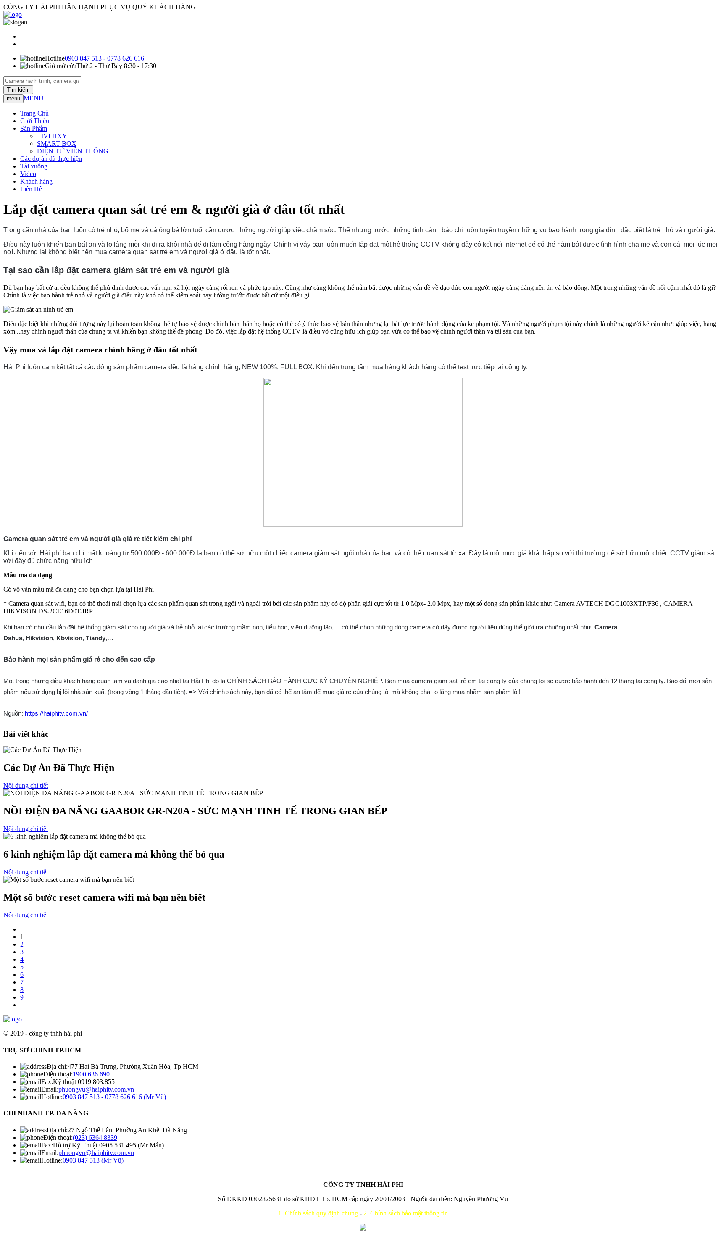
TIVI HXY (52, 135)
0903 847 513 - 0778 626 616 (104, 58)
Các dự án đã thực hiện (51, 158)
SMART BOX (56, 143)
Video (28, 173)
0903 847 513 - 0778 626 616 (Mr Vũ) (114, 1096)
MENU (34, 98)
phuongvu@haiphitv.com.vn (96, 1089)
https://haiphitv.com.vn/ (56, 713)
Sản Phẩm (33, 128)
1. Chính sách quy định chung (318, 1213)
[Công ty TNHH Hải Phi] (12, 14)
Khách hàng (36, 181)
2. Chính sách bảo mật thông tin (405, 1213)
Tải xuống (33, 166)
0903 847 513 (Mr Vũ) (93, 1160)
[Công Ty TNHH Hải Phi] (12, 1019)
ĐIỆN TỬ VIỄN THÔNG (72, 151)
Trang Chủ (34, 113)
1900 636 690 (91, 1074)
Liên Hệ (31, 188)
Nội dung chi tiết (25, 785)
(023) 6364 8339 (95, 1137)
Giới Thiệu (34, 120)
